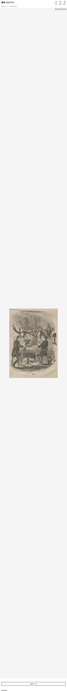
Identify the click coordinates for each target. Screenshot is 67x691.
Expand (32, 683)
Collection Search (13, 6)
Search (60, 4)
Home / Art (3, 6)
